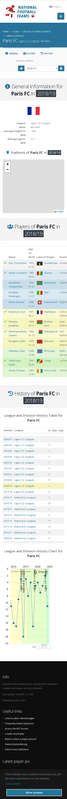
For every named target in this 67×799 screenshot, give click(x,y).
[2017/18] (21, 68)
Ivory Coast (50, 370)
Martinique (50, 311)
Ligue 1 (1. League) (24, 439)
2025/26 (8, 445)
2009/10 (8, 538)
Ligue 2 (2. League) (24, 450)
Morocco (48, 341)
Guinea (48, 272)
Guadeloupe (51, 263)
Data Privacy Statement (16, 749)
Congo (47, 360)
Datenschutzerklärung (16, 744)
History (48, 53)
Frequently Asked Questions (19, 723)
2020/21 (8, 474)
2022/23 (8, 462)
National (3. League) (25, 497)
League (18, 430)
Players (30, 53)
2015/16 (8, 503)
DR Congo (49, 350)
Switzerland (50, 302)
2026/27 (8, 439)
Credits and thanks (14, 733)
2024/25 (8, 450)
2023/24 (8, 456)
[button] (7, 164)
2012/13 (8, 520)
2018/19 (8, 485)
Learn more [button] (13, 783)
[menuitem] (44, 646)
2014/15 (8, 509)
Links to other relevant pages (19, 718)
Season (8, 430)
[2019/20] (61, 68)
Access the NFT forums (16, 728)
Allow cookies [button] (34, 792)
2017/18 (8, 491)
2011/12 (8, 526)
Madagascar (51, 331)
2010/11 (8, 532)
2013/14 (8, 515)
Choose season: (24, 60)
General (13, 53)
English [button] (57, 6)
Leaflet (59, 211)
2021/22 (8, 468)
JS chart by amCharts (21, 571)
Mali (46, 292)
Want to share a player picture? (20, 739)
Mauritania (50, 282)
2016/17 (8, 497)
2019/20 (8, 480)
